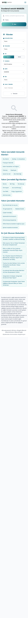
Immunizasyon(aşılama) (9, 220)
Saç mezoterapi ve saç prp (10, 205)
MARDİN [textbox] (6, 72)
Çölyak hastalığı (7, 212)
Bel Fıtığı (12, 184)
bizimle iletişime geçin (19, 134)
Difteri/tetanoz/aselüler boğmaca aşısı (13, 224)
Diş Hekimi (6, 159)
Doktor (8, 57)
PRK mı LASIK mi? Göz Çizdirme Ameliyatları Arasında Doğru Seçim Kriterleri (12, 250)
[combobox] (14, 41)
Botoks (5, 184)
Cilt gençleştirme (7, 209)
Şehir (6, 68)
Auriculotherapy (16, 187)
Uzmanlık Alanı (9, 38)
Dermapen (6, 187)
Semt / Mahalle (9, 84)
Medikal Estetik (19, 209)
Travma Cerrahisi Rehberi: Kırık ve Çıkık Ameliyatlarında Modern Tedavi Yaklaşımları (14, 265)
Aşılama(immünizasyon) (9, 216)
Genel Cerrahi (7, 174)
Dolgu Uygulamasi (16, 191)
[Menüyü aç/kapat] (25, 2)
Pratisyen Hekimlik (8, 163)
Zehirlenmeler (7, 195)
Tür (5, 53)
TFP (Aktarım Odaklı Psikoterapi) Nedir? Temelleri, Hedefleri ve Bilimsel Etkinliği (14, 238)
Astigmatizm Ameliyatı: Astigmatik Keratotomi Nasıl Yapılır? (12, 277)
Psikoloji (5, 170)
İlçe (6, 76)
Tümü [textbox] (5, 41)
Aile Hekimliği (17, 174)
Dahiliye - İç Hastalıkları (18, 159)
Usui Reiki (5, 191)
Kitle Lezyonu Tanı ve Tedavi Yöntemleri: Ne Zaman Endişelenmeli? (14, 244)
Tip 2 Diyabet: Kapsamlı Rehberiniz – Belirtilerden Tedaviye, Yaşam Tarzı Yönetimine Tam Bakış (13, 257)
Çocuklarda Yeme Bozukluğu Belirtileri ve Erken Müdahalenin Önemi (13, 271)
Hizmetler (7, 46)
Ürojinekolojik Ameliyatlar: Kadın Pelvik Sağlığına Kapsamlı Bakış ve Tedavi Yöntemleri (14, 283)
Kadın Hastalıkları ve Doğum (11, 166)
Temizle (15, 93)
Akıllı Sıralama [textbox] (8, 64)
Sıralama (7, 61)
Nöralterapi (21, 184)
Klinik (19, 57)
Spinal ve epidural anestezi (10, 227)
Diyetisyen (13, 170)
